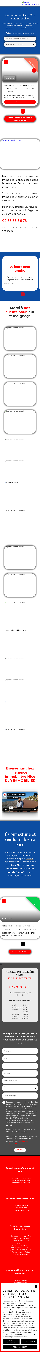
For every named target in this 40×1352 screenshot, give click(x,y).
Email (6, 1066)
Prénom (7, 1051)
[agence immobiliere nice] (20, 154)
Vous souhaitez (8, 1086)
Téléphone (8, 1073)
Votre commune (10, 1081)
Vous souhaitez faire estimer (17, 39)
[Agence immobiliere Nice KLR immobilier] (30, 3)
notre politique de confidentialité (15, 1337)
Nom (6, 1058)
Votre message (10, 1096)
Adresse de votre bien (14, 44)
